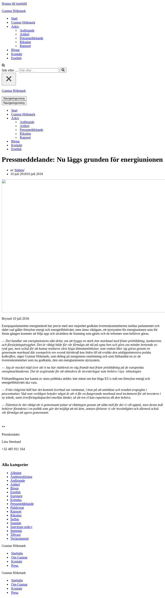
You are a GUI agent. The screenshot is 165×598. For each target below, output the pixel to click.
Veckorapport (19, 538)
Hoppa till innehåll (14, 3)
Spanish (15, 523)
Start (14, 18)
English (16, 58)
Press (14, 565)
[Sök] (3, 65)
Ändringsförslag (21, 476)
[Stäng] (9, 79)
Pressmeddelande (31, 38)
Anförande (27, 30)
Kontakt (16, 54)
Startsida (16, 531)
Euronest (16, 496)
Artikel (24, 34)
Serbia (14, 519)
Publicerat (17, 507)
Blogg (15, 50)
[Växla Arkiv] (77, 118)
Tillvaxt (15, 534)
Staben (19, 170)
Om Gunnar (19, 557)
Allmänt (15, 473)
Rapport (25, 46)
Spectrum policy (21, 527)
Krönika (15, 500)
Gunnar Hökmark (23, 22)
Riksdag (25, 42)
